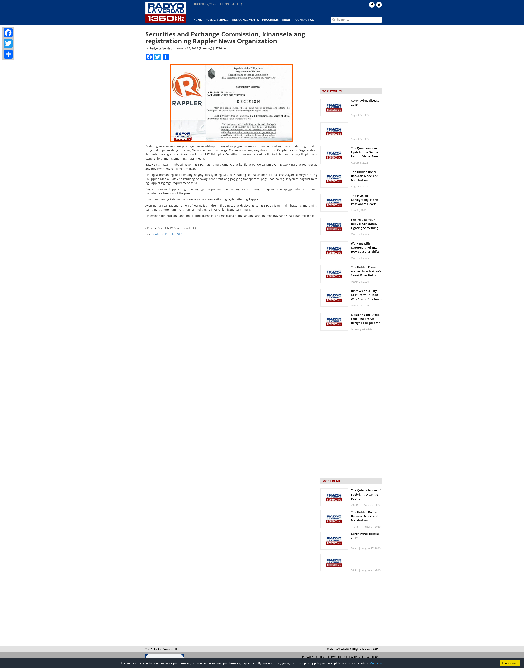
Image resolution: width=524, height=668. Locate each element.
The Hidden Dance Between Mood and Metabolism (364, 176)
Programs (270, 20)
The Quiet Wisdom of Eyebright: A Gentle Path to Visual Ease (366, 152)
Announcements (245, 20)
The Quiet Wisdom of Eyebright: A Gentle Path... (366, 494)
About (287, 20)
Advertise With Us (365, 657)
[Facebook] (8, 32)
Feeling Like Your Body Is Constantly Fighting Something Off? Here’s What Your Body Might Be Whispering (366, 230)
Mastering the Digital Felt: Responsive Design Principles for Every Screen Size (366, 321)
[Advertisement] (351, 610)
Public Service (216, 20)
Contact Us (304, 20)
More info (376, 663)
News (197, 20)
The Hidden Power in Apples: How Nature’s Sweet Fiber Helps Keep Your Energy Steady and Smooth (366, 275)
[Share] (8, 54)
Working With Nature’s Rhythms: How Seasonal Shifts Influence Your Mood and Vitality (365, 251)
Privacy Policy (313, 657)
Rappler (170, 234)
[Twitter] (8, 43)
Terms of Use (338, 657)
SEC (179, 234)
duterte (158, 234)
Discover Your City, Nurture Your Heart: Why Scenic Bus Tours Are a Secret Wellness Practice (366, 299)
